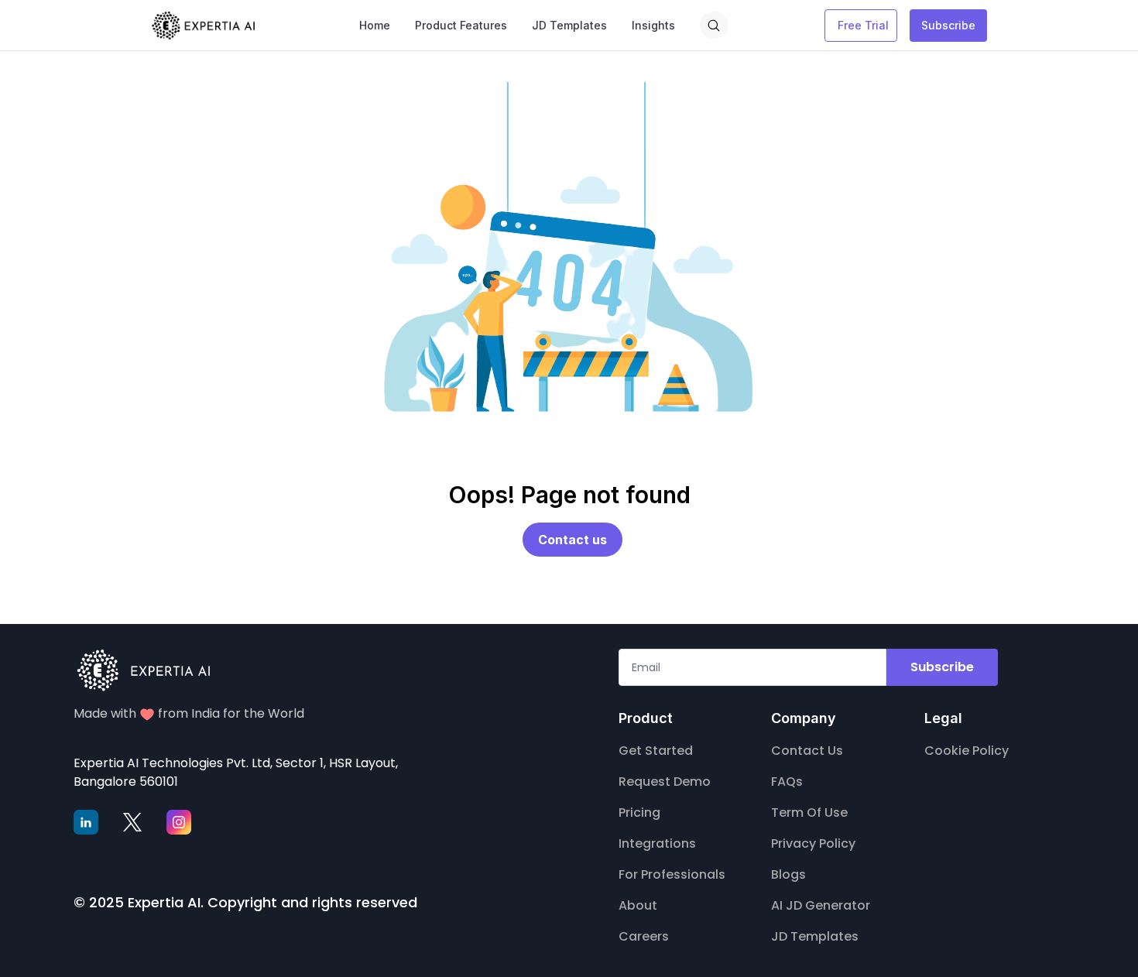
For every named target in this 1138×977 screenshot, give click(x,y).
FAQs (787, 781)
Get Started (656, 750)
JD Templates (815, 936)
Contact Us (807, 750)
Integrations (657, 843)
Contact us (572, 539)
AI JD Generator (820, 905)
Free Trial (863, 25)
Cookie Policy (966, 750)
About (638, 905)
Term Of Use (809, 812)
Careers (644, 936)
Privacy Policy (813, 843)
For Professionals (672, 874)
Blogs (788, 874)
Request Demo (665, 781)
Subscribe (948, 25)
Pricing (639, 812)
